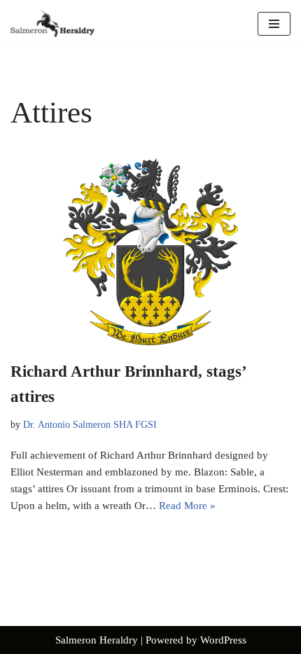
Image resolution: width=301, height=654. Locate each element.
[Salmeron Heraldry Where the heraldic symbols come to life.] (52, 23)
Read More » (187, 505)
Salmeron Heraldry (96, 640)
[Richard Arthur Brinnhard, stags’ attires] (150, 251)
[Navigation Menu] (274, 24)
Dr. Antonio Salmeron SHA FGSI (90, 424)
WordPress (223, 640)
